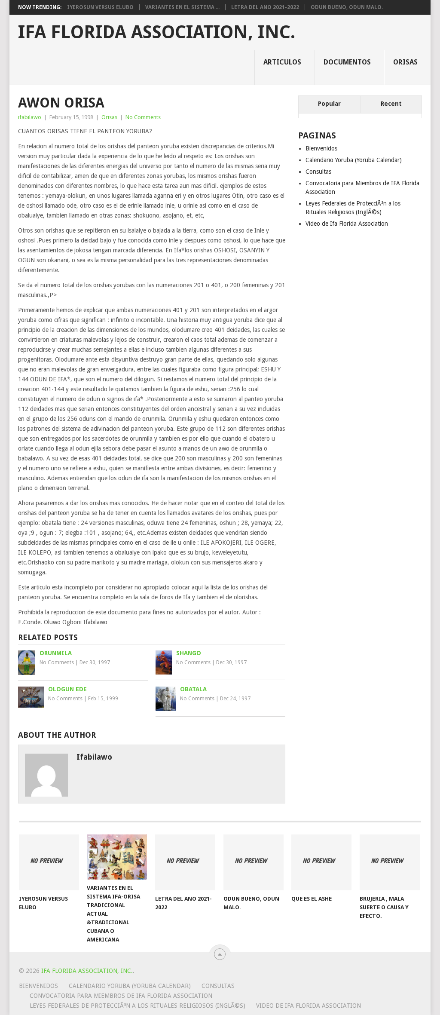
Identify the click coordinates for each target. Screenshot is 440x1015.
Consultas (318, 171)
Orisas (405, 62)
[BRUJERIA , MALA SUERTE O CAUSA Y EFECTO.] (390, 862)
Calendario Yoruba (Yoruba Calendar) (354, 159)
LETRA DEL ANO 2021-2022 (265, 7)
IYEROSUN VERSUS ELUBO (100, 7)
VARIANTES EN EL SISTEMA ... (182, 7)
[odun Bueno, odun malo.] (253, 862)
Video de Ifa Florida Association (347, 223)
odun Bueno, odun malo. (347, 7)
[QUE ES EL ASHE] (321, 862)
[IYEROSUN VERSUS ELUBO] (49, 862)
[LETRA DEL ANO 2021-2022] (185, 862)
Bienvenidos (321, 148)
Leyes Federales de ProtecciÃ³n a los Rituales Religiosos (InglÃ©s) (137, 1005)
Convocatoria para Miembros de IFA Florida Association (121, 995)
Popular (329, 103)
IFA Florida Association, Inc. (156, 32)
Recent (391, 103)
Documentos (347, 62)
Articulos (282, 62)
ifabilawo (29, 117)
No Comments (143, 117)
